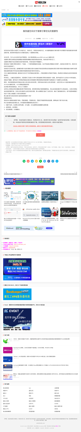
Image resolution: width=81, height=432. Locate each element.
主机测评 (31, 398)
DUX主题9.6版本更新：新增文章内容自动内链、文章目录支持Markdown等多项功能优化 (12, 203)
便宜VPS (31, 393)
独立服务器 (6, 388)
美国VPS (5, 390)
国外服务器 (37, 6)
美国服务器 (57, 395)
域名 (30, 395)
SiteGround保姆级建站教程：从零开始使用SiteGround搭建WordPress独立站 (49, 220)
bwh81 (30, 408)
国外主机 (57, 393)
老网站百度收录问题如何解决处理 (68, 174)
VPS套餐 (5, 406)
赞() (51, 38)
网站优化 (40, 167)
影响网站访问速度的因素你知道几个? (13, 174)
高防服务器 (31, 411)
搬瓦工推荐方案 (58, 406)
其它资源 (52, 6)
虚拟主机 (31, 390)
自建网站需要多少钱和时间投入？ (49, 202)
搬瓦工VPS (6, 408)
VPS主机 (5, 398)
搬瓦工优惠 (6, 401)
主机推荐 (21, 6)
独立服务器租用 (7, 411)
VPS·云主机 (29, 6)
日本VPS (31, 403)
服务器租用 (57, 401)
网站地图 (49, 426)
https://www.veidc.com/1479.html (20, 145)
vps (30, 388)
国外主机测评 (40, 2)
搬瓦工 (4, 393)
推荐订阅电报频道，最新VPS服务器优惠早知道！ (39, 126)
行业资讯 (59, 6)
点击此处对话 (11, 247)
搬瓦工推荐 (31, 406)
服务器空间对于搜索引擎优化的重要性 (40, 31)
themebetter (41, 426)
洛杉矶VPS (57, 398)
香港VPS (57, 390)
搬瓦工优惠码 (32, 401)
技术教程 (45, 6)
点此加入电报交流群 (19, 126)
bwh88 (56, 403)
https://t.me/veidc (14, 246)
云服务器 (57, 388)
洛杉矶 (56, 408)
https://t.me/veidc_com (20, 244)
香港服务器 (57, 411)
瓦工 (4, 395)
